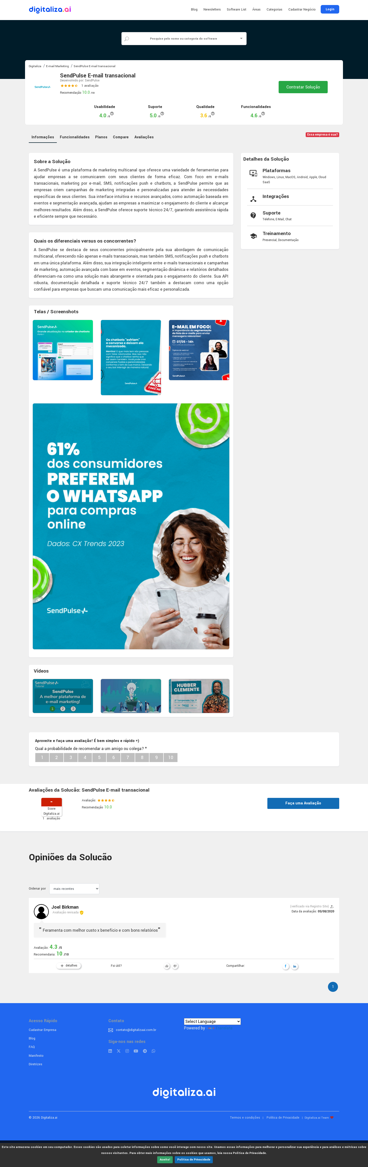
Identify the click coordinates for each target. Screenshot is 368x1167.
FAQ (32, 1047)
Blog (194, 9)
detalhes (68, 966)
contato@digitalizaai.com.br (136, 1030)
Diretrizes (35, 1064)
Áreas (256, 9)
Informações (43, 137)
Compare (121, 137)
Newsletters (212, 9)
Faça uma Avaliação (303, 803)
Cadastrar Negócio (302, 9)
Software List (236, 9)
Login (330, 9)
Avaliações (144, 137)
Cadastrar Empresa (42, 1030)
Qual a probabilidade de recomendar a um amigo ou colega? (91, 749)
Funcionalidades (75, 137)
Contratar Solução (303, 87)
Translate (224, 1028)
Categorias (274, 9)
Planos (101, 137)
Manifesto (36, 1055)
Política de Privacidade (193, 1159)
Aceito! (165, 1159)
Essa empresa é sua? (322, 135)
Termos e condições (245, 1117)
